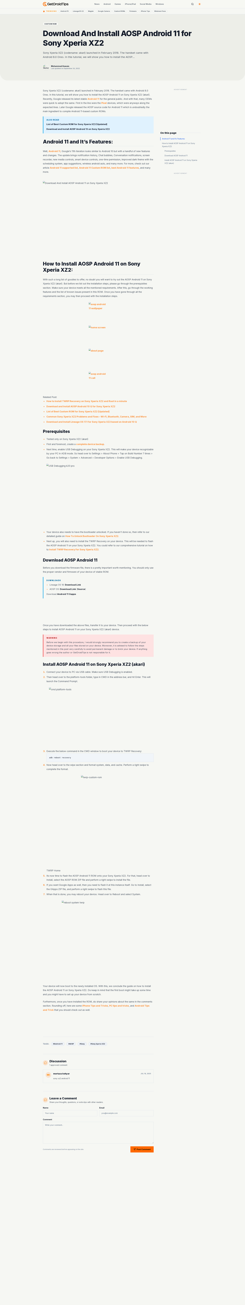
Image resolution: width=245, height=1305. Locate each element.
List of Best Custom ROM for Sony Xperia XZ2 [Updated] (76, 124)
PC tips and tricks (119, 1005)
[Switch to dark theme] (199, 4)
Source (81, 589)
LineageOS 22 (78, 11)
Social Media (145, 4)
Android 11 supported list (64, 167)
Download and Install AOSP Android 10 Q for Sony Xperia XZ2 (80, 406)
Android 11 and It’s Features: (173, 139)
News (97, 4)
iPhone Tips (145, 11)
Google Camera (104, 11)
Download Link (73, 585)
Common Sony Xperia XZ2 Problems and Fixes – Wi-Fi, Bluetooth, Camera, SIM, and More (96, 416)
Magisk (91, 11)
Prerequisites (170, 151)
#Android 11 (58, 1044)
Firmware (133, 11)
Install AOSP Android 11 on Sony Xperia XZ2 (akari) (181, 161)
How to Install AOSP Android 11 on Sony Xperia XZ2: (178, 144)
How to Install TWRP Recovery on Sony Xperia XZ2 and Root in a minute (86, 401)
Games (118, 4)
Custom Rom (50, 24)
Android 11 (93, 99)
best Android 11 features (125, 167)
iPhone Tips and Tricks (95, 1005)
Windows (160, 4)
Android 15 (64, 11)
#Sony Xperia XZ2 (97, 1044)
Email (101, 1108)
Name (45, 1108)
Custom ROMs (119, 11)
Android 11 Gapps (66, 594)
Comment (47, 1119)
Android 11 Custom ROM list (94, 167)
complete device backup (90, 444)
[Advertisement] (98, 609)
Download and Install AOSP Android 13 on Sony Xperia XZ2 (78, 129)
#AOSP (71, 1044)
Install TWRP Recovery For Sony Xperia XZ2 (74, 549)
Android (107, 4)
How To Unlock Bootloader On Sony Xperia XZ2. (92, 536)
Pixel (104, 103)
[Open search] (192, 4)
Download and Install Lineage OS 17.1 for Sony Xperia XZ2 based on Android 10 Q (91, 422)
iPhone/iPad (130, 4)
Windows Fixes (160, 11)
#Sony (82, 1044)
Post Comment (144, 1149)
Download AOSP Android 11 (176, 155)
